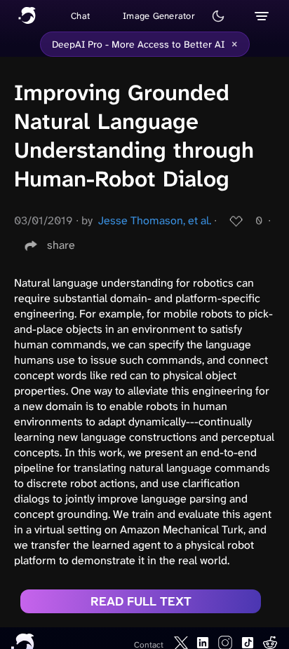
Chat (80, 16)
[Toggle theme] (218, 16)
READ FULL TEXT (140, 601)
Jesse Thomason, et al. (154, 220)
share (61, 245)
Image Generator (159, 16)
